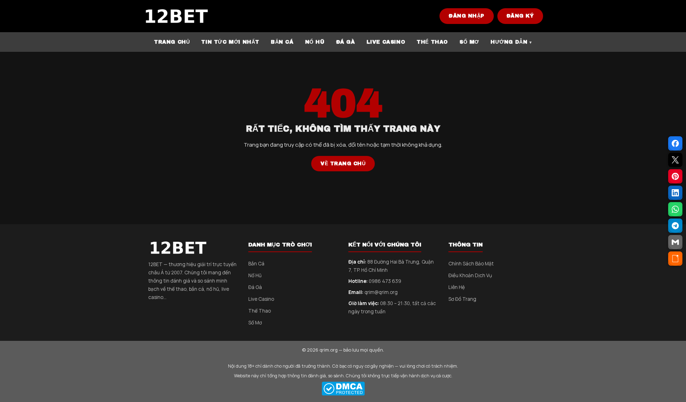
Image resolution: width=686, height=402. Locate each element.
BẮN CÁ (282, 42)
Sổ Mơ (255, 322)
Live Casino (261, 299)
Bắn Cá (256, 263)
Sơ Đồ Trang (462, 299)
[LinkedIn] (675, 193)
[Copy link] (675, 258)
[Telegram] (675, 226)
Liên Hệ (456, 287)
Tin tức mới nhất (230, 42)
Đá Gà (255, 287)
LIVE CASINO (386, 42)
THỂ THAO (432, 42)
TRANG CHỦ (172, 42)
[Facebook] (675, 143)
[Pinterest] (675, 176)
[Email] (675, 242)
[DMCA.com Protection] (343, 389)
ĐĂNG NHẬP (466, 16)
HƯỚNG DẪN (509, 42)
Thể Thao (259, 311)
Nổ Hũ (255, 275)
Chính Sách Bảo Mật (471, 263)
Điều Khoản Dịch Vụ (470, 275)
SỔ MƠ (469, 42)
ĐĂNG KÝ (520, 16)
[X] (675, 160)
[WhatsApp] (675, 209)
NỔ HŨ (315, 42)
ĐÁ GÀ (345, 42)
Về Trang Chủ (343, 163)
